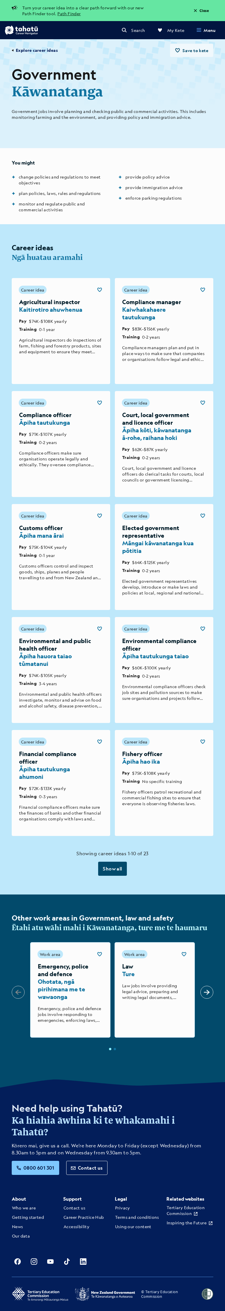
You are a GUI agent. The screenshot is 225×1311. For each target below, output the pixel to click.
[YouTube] (50, 1261)
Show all (112, 869)
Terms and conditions (137, 1217)
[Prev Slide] (18, 992)
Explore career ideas (37, 50)
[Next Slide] (206, 992)
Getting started (28, 1217)
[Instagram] (34, 1261)
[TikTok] (67, 1261)
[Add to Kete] (99, 290)
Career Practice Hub (84, 1217)
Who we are (24, 1207)
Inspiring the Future (187, 1222)
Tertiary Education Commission (185, 1210)
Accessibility (76, 1226)
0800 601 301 (38, 1168)
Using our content (133, 1226)
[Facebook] (17, 1261)
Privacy (122, 1207)
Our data (21, 1235)
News (17, 1226)
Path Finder (69, 13)
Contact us (90, 1168)
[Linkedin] (83, 1261)
